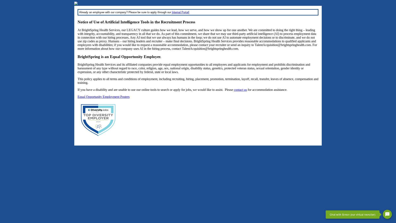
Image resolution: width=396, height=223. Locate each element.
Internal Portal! (180, 12)
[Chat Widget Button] (387, 214)
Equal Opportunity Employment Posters (104, 96)
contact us (240, 89)
